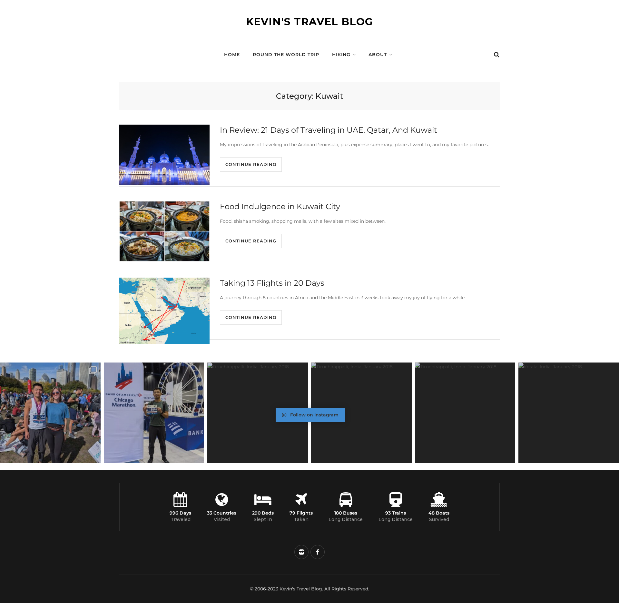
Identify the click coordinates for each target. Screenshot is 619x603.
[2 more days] (154, 413)
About (377, 54)
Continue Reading (250, 164)
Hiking (341, 54)
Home (232, 54)
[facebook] (317, 552)
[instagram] (301, 552)
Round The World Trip (286, 54)
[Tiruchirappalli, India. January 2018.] (257, 413)
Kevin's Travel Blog (309, 21)
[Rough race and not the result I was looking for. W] (50, 413)
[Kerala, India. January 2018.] (568, 413)
